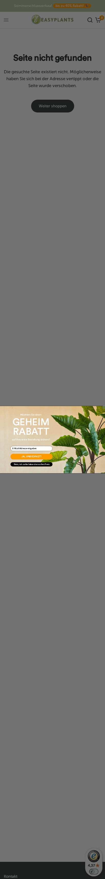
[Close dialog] (104, 407)
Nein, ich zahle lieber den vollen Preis (31, 464)
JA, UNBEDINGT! (31, 456)
